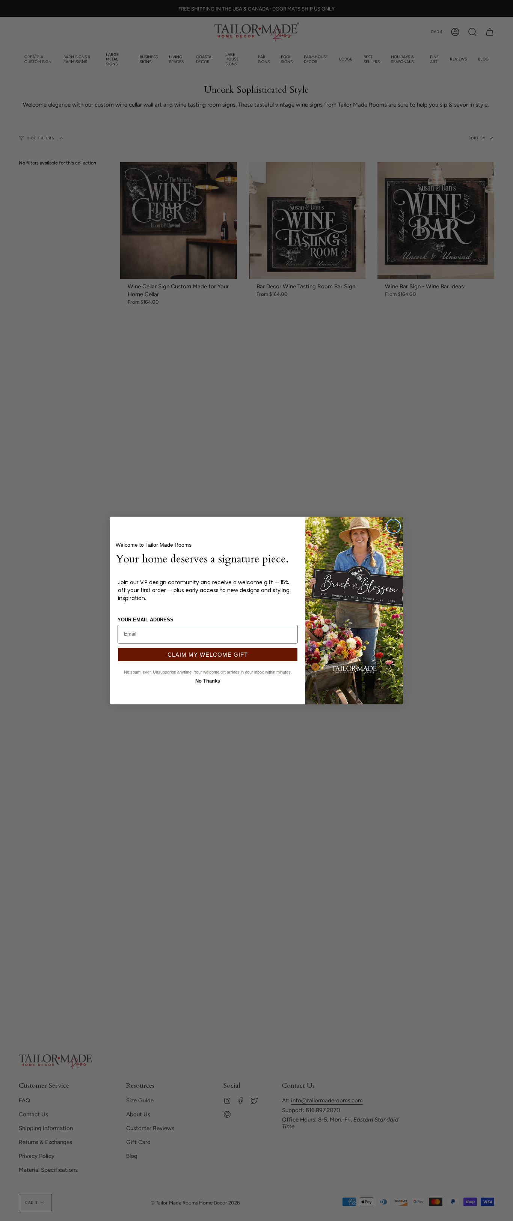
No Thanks (207, 680)
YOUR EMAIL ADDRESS (146, 620)
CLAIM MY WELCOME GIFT (207, 654)
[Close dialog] (393, 526)
